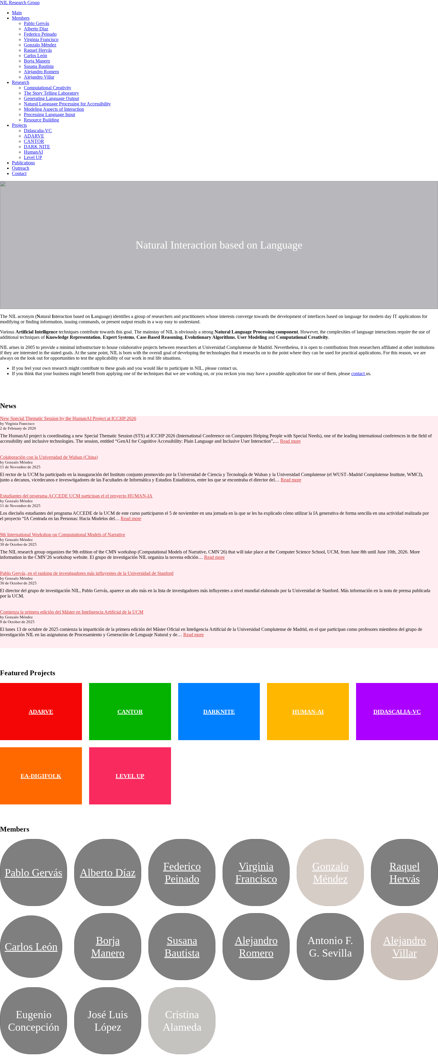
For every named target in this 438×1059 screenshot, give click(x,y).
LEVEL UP (130, 776)
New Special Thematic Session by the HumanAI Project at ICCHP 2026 (68, 418)
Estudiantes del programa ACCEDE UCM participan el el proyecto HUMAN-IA (76, 495)
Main (17, 12)
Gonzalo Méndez (40, 44)
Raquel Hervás (38, 50)
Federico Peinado (40, 34)
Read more (290, 441)
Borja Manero (37, 60)
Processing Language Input (49, 114)
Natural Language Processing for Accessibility (67, 103)
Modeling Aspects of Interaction (54, 109)
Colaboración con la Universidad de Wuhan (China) (49, 457)
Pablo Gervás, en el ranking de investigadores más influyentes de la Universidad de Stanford (86, 573)
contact (358, 373)
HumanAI (33, 152)
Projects (19, 125)
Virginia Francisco (41, 39)
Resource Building (41, 119)
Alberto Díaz (36, 28)
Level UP (33, 157)
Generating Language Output (51, 98)
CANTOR (34, 141)
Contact (19, 173)
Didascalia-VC (38, 130)
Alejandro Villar (39, 76)
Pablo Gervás (36, 23)
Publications (23, 162)
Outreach (20, 168)
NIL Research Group (20, 2)
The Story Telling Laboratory (51, 93)
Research (20, 82)
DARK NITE (37, 146)
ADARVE (34, 135)
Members (20, 18)
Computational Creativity (47, 87)
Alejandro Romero (41, 71)
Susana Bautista (39, 66)
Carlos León (35, 55)
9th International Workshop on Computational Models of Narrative (62, 534)
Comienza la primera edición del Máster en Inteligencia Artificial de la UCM (71, 611)
